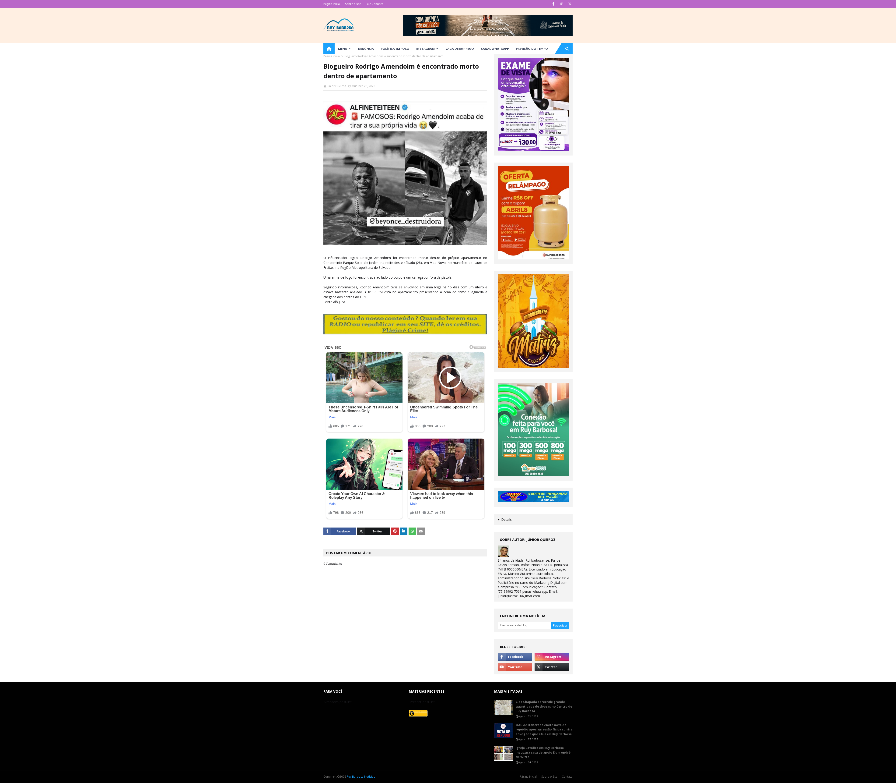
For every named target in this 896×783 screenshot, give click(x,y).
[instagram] (561, 4)
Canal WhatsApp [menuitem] (495, 48)
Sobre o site (353, 4)
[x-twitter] (570, 4)
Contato (567, 777)
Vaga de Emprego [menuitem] (459, 48)
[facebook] (553, 4)
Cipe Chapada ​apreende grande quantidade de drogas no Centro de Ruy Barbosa (544, 706)
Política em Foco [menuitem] (395, 48)
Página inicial (331, 56)
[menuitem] (329, 48)
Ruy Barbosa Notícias (361, 777)
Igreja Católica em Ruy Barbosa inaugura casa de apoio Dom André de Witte (543, 752)
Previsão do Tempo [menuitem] (532, 48)
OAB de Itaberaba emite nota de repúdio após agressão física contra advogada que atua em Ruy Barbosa (544, 729)
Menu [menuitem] (342, 48)
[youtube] (515, 667)
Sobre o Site (549, 777)
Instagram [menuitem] (425, 48)
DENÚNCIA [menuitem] (366, 48)
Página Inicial (331, 4)
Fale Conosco (375, 4)
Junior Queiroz (336, 86)
